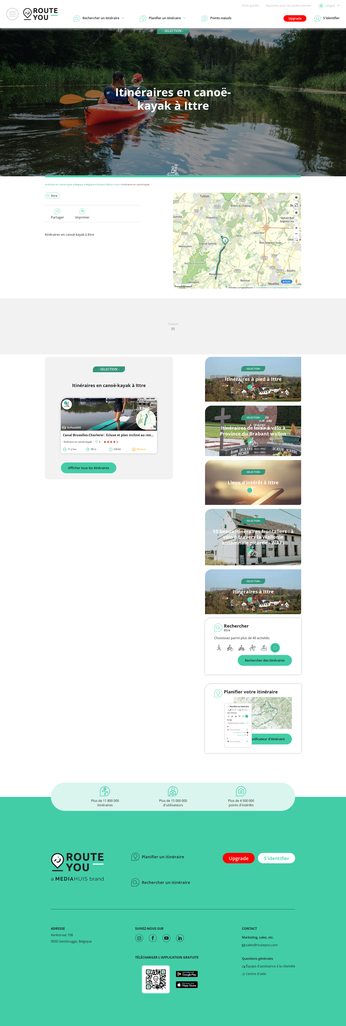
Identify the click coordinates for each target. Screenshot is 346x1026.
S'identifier (276, 858)
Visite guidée (250, 5)
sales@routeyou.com (261, 945)
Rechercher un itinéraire (166, 882)
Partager (57, 217)
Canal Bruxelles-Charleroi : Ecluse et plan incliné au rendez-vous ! (115, 435)
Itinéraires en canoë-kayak (58, 184)
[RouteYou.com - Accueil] (40, 14)
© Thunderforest (262, 287)
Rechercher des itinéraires (265, 660)
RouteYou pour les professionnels (289, 5)
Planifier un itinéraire (163, 857)
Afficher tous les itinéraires (88, 468)
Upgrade (295, 18)
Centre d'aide (255, 974)
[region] (237, 241)
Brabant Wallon (105, 184)
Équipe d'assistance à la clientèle (270, 966)
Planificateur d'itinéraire (266, 739)
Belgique (78, 184)
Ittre (117, 184)
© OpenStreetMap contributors (285, 287)
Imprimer (82, 217)
